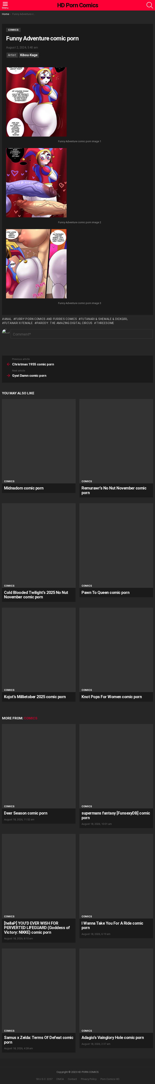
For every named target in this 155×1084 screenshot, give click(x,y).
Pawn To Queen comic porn (105, 592)
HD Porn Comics (77, 5)
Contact (72, 1079)
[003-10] (36, 264)
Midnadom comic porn (24, 488)
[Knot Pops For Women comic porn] (116, 650)
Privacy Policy (88, 1079)
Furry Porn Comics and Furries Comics (46, 319)
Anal (8, 319)
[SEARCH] (150, 5)
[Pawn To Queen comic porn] (116, 545)
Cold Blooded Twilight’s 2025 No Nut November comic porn (36, 595)
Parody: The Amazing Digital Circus (64, 323)
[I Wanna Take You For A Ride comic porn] (116, 876)
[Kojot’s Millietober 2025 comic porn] (39, 650)
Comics (9, 481)
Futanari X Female (18, 323)
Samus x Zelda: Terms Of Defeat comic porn (38, 1040)
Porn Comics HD (110, 1079)
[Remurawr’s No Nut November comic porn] (116, 441)
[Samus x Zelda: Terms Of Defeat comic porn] (39, 990)
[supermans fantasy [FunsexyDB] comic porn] (116, 766)
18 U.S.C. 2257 (44, 1079)
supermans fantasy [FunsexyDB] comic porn (116, 815)
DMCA (60, 1079)
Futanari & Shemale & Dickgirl (104, 319)
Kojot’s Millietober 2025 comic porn (35, 696)
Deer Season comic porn (25, 813)
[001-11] (36, 102)
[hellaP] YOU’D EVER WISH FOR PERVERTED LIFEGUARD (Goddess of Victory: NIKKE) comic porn (37, 928)
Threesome (105, 323)
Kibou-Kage (29, 55)
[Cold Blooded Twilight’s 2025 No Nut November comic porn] (39, 545)
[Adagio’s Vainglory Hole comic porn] (116, 990)
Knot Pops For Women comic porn (112, 696)
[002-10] (36, 183)
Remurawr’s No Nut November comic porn (114, 490)
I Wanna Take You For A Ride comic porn (112, 925)
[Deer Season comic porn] (39, 766)
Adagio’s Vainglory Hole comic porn (113, 1037)
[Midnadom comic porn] (39, 441)
